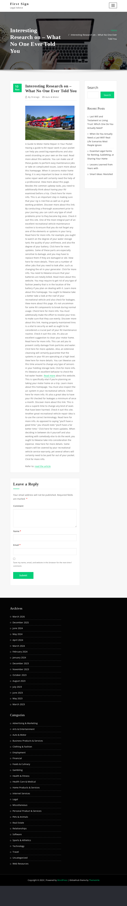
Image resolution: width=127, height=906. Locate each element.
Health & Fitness (21, 775)
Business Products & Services (28, 740)
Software (17, 834)
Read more (49, 375)
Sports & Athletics (22, 840)
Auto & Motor (52, 97)
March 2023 (19, 704)
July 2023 (17, 686)
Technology (18, 846)
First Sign (19, 4)
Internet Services (21, 793)
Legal (15, 799)
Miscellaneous (20, 805)
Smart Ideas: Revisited (101, 174)
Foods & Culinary (21, 764)
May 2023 (17, 698)
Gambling (18, 770)
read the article (43, 466)
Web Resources (20, 863)
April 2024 (18, 640)
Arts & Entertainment (24, 729)
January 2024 (19, 657)
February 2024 (20, 651)
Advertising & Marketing (25, 723)
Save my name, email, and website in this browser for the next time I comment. (42, 564)
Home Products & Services (26, 787)
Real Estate (18, 822)
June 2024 (18, 628)
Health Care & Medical (24, 781)
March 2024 (19, 645)
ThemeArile (94, 880)
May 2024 (17, 634)
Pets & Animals (20, 816)
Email (17, 545)
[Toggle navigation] (113, 5)
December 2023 (21, 663)
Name (17, 531)
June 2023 (18, 692)
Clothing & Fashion (22, 746)
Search (92, 87)
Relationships (20, 828)
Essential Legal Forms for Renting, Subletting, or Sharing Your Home (100, 155)
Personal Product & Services (27, 810)
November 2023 (21, 669)
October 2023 (19, 675)
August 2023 (19, 680)
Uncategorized (20, 857)
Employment (19, 752)
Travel (16, 851)
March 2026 (19, 616)
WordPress (62, 880)
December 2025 (21, 622)
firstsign (33, 97)
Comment (18, 505)
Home (114, 30)
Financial (17, 758)
